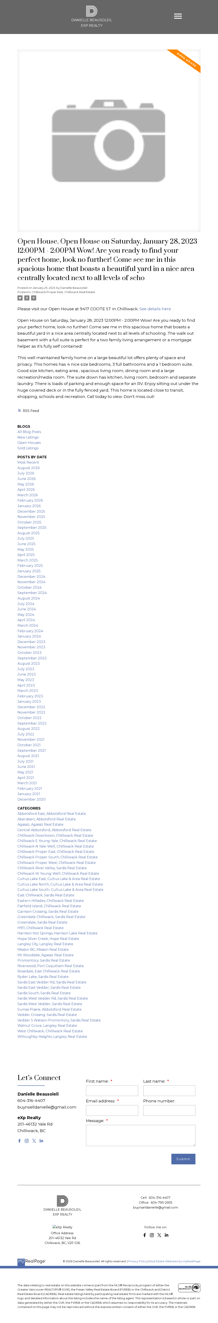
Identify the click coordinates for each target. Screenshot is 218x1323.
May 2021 (25, 772)
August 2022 (28, 729)
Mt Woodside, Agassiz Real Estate (45, 955)
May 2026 (25, 484)
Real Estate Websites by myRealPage (175, 1261)
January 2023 (29, 702)
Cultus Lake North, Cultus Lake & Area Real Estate (60, 884)
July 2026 (25, 473)
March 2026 (27, 495)
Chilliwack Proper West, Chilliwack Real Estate (56, 863)
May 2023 (25, 680)
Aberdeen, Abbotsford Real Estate (46, 819)
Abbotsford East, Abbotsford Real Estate (51, 814)
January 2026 (29, 506)
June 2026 (26, 479)
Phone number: (159, 1101)
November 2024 (31, 582)
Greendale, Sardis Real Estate (42, 922)
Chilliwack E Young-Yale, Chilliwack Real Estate (57, 841)
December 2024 (31, 577)
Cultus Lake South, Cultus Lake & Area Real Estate (60, 890)
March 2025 (27, 560)
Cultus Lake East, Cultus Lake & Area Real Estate (58, 879)
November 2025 (31, 517)
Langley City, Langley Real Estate (45, 944)
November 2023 (31, 647)
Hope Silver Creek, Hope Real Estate (48, 939)
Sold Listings (27, 448)
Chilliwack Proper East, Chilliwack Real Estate (63, 292)
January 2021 (28, 794)
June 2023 (26, 674)
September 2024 (32, 593)
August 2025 (28, 533)
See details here (155, 308)
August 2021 (28, 756)
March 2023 (27, 691)
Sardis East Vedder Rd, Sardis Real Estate (51, 982)
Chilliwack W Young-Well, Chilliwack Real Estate (58, 874)
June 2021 (26, 767)
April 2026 (26, 490)
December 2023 (31, 642)
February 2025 (30, 566)
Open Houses (29, 443)
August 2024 (28, 598)
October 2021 (29, 745)
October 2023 (29, 653)
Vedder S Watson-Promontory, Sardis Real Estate (59, 1020)
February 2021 (29, 789)
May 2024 (25, 615)
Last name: (154, 1081)
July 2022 (25, 734)
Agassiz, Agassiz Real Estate (40, 824)
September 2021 (31, 751)
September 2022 (32, 723)
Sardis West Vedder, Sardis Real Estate (49, 1004)
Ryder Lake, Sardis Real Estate (43, 977)
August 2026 (28, 468)
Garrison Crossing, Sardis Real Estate (48, 912)
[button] (19, 1141)
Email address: (101, 1101)
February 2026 (30, 500)
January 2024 (29, 636)
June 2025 (26, 544)
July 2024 (25, 604)
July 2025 (25, 538)
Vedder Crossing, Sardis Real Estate (47, 1015)
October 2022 (29, 718)
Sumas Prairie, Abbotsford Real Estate (49, 1009)
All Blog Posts (29, 432)
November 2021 (30, 740)
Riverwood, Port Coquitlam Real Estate (50, 966)
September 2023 (32, 658)
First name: (98, 1081)
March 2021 (27, 783)
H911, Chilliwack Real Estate (40, 928)
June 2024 (26, 609)
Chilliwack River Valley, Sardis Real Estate (52, 868)
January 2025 (29, 571)
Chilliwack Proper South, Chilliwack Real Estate (57, 857)
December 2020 (31, 799)
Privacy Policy (137, 1261)
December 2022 (31, 707)
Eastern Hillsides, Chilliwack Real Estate (50, 901)
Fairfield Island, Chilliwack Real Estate (49, 906)
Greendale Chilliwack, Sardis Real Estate (51, 917)
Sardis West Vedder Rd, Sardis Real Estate (52, 998)
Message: (95, 1120)
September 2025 (31, 528)
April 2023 (26, 685)
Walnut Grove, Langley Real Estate (47, 1026)
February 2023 (30, 696)
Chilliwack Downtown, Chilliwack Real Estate (55, 836)
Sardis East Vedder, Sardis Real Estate (49, 988)
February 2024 (30, 631)
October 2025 (29, 522)
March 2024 (27, 625)
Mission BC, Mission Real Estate (43, 950)
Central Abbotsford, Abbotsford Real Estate (54, 830)
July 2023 (25, 669)
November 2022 (31, 712)
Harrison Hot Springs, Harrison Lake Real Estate (57, 933)
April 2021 (25, 778)
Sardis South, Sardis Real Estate (44, 993)
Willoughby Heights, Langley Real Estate (52, 1037)
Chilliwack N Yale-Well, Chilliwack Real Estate (55, 846)
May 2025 (25, 549)
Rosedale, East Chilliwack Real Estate (48, 971)
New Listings (28, 437)
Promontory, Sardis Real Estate (43, 960)
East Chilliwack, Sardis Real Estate (45, 895)
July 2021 (25, 761)
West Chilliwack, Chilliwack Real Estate (50, 1031)
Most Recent (28, 462)
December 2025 (31, 511)
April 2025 (26, 555)
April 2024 (26, 620)
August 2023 (28, 664)
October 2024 (29, 587)
